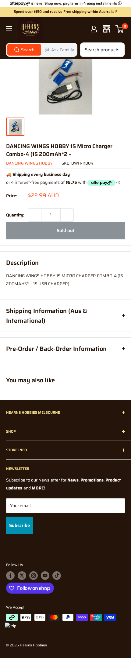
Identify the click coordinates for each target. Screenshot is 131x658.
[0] (120, 29)
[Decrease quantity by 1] (34, 215)
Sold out (66, 230)
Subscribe (19, 525)
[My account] (94, 29)
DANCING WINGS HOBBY (29, 163)
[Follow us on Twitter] (22, 575)
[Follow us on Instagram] (33, 575)
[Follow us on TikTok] (56, 575)
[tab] (24, 50)
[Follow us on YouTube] (45, 575)
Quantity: (15, 215)
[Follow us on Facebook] (10, 575)
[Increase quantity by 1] (67, 215)
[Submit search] (117, 49)
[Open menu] (9, 28)
